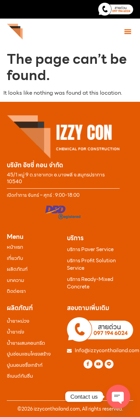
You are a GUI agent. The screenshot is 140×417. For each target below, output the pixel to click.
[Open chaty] (118, 397)
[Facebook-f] (88, 364)
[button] (127, 31)
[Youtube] (98, 364)
